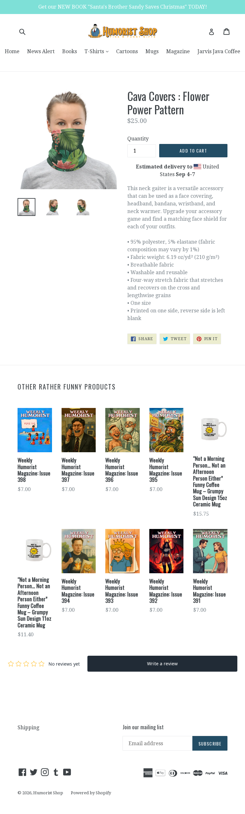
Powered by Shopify (91, 792)
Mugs (152, 51)
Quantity (138, 139)
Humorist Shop (48, 792)
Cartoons (127, 51)
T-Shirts (98, 51)
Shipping (28, 728)
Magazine (178, 51)
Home (12, 51)
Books (69, 51)
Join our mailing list (143, 727)
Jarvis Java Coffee (218, 51)
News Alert (41, 51)
